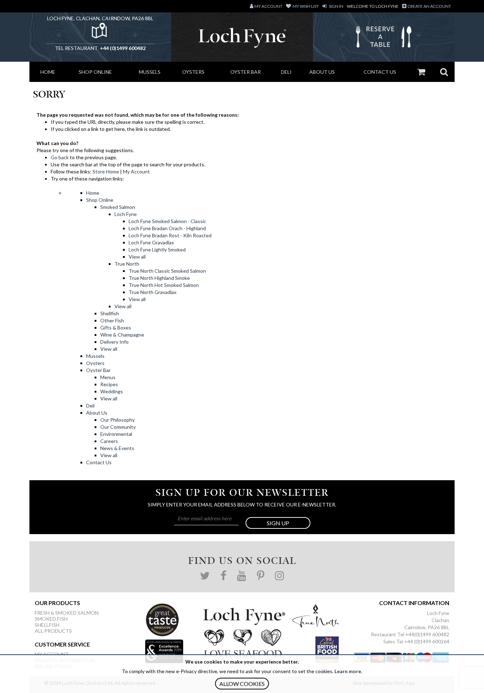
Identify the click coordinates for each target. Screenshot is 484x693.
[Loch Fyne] (242, 37)
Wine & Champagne (122, 335)
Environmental (116, 434)
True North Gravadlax (152, 292)
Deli (286, 72)
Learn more (347, 671)
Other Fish (112, 320)
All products (53, 631)
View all (137, 257)
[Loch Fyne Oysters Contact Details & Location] (100, 32)
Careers (109, 441)
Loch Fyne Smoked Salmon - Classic (167, 221)
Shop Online (95, 72)
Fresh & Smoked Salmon (67, 613)
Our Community (118, 427)
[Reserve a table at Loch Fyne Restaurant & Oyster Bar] (383, 38)
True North (126, 264)
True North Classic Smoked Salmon (167, 271)
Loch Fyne (125, 214)
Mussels (150, 72)
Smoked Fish (51, 619)
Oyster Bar (245, 72)
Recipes (109, 384)
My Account (136, 171)
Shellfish (109, 313)
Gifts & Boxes (115, 328)
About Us (322, 72)
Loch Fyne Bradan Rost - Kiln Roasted (170, 235)
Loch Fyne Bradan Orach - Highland (167, 228)
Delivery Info (114, 342)
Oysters (193, 72)
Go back (60, 157)
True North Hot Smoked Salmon (164, 285)
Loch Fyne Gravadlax (151, 242)
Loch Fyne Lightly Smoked (157, 249)
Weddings (111, 391)
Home (47, 72)
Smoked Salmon (117, 207)
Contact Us (380, 72)
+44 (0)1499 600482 (122, 48)
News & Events (117, 448)
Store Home (105, 171)
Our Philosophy (117, 420)
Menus (108, 377)
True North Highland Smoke (159, 278)
